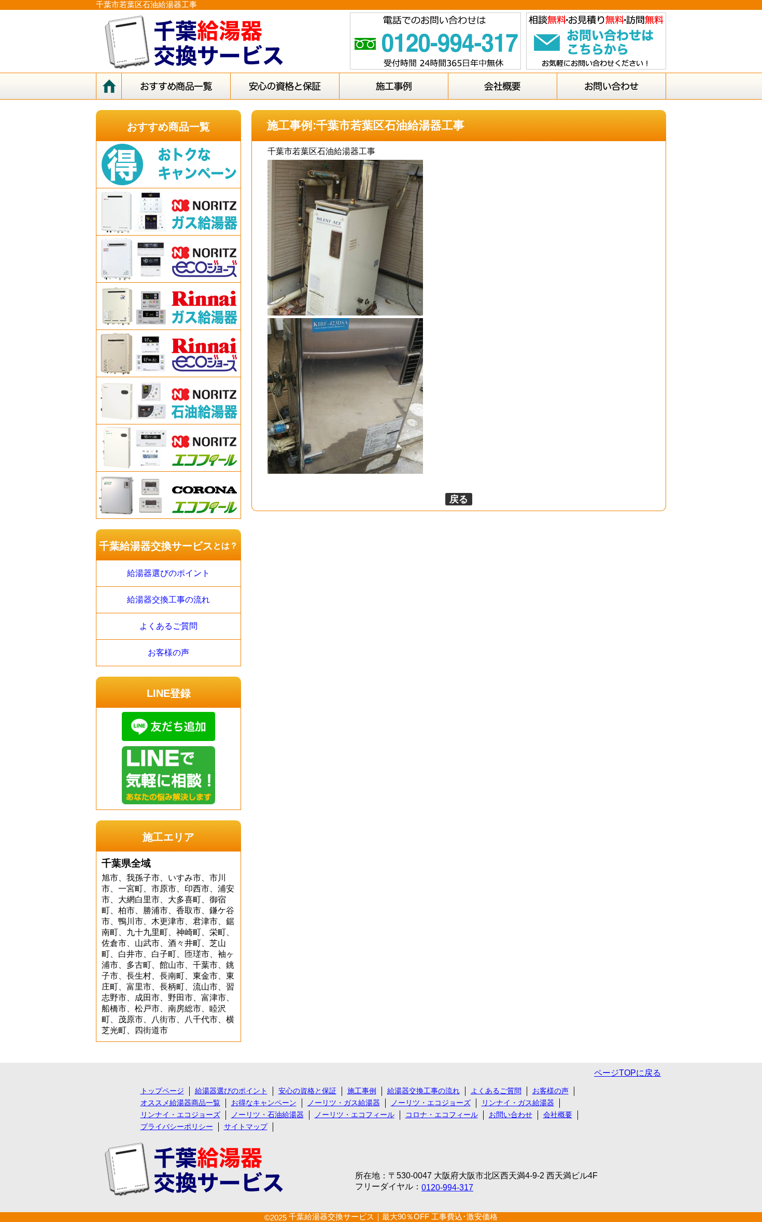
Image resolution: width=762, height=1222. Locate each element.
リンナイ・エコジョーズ (180, 1114)
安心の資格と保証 (307, 1091)
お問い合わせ (510, 1114)
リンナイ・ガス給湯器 (518, 1103)
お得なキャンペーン (264, 1103)
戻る (458, 499)
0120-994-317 (447, 1187)
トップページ (162, 1091)
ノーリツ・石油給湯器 (267, 1114)
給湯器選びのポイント (168, 573)
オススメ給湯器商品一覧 (180, 1103)
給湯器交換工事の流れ (168, 599)
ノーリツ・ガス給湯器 (343, 1103)
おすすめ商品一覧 (168, 126)
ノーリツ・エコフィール (354, 1114)
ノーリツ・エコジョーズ (431, 1103)
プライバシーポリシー (176, 1126)
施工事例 (361, 1091)
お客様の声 (168, 652)
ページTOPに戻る (627, 1072)
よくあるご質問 (168, 626)
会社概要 (557, 1114)
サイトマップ (245, 1126)
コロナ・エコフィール (441, 1114)
